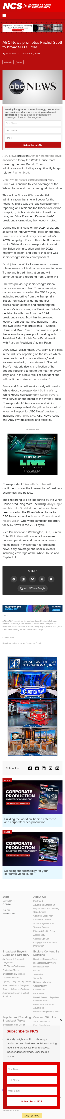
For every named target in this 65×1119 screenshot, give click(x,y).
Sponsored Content (42, 919)
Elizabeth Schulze (34, 484)
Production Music (10, 970)
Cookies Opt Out (41, 938)
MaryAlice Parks (42, 407)
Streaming (38, 978)
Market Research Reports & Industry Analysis (46, 999)
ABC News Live (25, 415)
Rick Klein (16, 536)
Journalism (38, 974)
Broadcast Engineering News (46, 1011)
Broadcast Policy (41, 966)
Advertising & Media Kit (44, 904)
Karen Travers (49, 394)
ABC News (9, 156)
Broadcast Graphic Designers (15, 985)
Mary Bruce (51, 623)
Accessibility (39, 934)
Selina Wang (48, 390)
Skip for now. (31, 1115)
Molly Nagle (54, 504)
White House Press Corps (31, 629)
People (19, 62)
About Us (39, 896)
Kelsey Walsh (11, 521)
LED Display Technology (13, 966)
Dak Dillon (7, 910)
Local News (38, 993)
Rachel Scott (21, 172)
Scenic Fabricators (11, 977)
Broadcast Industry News (13, 643)
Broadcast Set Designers (13, 973)
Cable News (39, 989)
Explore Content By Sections (46, 953)
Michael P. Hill (9, 901)
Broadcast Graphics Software (16, 989)
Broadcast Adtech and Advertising (43, 1006)
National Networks (42, 982)
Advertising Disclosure (43, 923)
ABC (4, 621)
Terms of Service (41, 927)
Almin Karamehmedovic (46, 156)
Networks (8, 62)
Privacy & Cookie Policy (44, 931)
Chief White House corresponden (24, 180)
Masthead (38, 901)
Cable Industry (40, 985)
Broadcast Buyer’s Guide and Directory (15, 953)
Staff (5, 896)
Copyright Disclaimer (43, 915)
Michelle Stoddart (19, 508)
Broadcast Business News (45, 959)
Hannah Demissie (42, 516)
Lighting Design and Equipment (17, 981)
